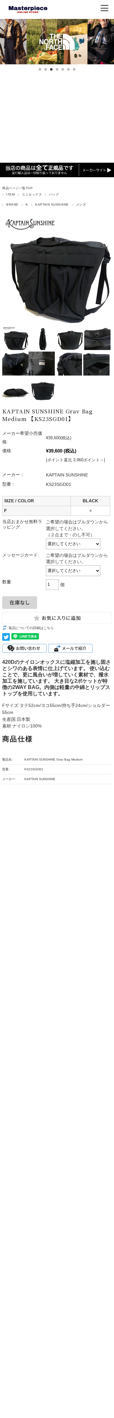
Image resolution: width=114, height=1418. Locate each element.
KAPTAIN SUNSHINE (52, 204)
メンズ (81, 204)
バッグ (54, 194)
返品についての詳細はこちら (31, 628)
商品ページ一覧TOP (17, 188)
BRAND (12, 204)
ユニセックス (32, 194)
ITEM (10, 194)
